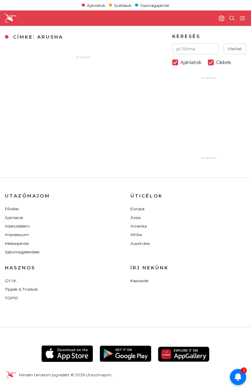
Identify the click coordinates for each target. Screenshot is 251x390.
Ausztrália (140, 243)
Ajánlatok (96, 5)
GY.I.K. (11, 280)
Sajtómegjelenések (22, 251)
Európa (137, 208)
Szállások (122, 5)
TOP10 (11, 298)
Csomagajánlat (154, 5)
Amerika (138, 226)
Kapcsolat (139, 280)
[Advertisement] (211, 122)
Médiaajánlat (17, 243)
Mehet (235, 48)
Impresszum (17, 234)
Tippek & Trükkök (21, 289)
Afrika (136, 234)
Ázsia (135, 217)
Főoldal (12, 208)
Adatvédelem (17, 226)
